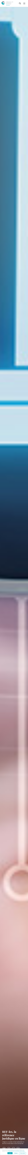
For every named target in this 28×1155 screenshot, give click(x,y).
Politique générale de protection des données (16, 1151)
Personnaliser (22, 1153)
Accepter (10, 1153)
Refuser (16, 1153)
